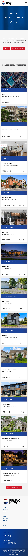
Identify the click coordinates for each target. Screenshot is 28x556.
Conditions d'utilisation (15, 551)
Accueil (7, 48)
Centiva (17, 554)
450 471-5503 (8, 545)
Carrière (5, 520)
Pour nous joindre (17, 48)
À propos (5, 514)
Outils (4, 516)
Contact (5, 525)
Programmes (5, 518)
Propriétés (5, 509)
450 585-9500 (8, 536)
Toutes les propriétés (14, 487)
